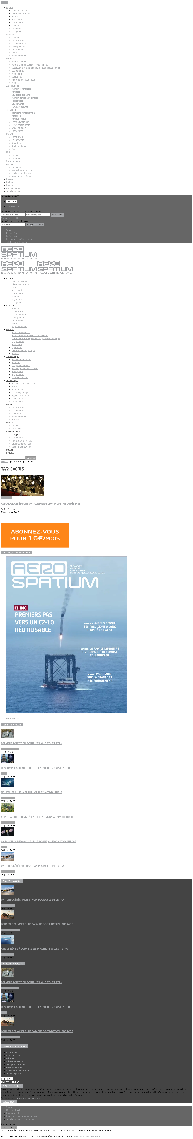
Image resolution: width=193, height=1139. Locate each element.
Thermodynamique (20, 122)
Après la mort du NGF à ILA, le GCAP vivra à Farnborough (37, 817)
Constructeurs (18, 40)
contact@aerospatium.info (28, 1098)
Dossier (9, 179)
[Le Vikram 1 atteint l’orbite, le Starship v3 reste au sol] (7, 762)
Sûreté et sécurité (20, 107)
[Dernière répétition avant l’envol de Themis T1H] (7, 737)
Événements (17, 167)
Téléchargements (14, 191)
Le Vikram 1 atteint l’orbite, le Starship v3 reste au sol (36, 768)
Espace (9, 7)
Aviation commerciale (21, 88)
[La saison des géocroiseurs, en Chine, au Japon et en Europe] (7, 835)
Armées (15, 82)
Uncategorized (8, 822)
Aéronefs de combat (21, 61)
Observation (17, 22)
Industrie (10, 34)
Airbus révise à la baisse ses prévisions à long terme (34, 948)
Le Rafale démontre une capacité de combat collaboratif (37, 924)
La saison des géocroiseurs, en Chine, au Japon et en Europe (38, 841)
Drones (9, 134)
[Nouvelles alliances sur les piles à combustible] (7, 786)
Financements (18, 49)
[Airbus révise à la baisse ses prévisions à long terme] (7, 943)
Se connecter (12, 201)
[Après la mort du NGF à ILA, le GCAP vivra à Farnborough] (7, 811)
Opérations (17, 76)
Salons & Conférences (22, 170)
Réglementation (19, 55)
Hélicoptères (17, 100)
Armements (17, 73)
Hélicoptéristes (18, 46)
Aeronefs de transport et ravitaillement (30, 64)
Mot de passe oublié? (10, 218)
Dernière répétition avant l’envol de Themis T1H (31, 743)
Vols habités (17, 19)
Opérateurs (17, 143)
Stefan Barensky (8, 509)
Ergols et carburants (21, 125)
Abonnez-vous (13, 188)
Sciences (16, 25)
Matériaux (16, 116)
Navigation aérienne (21, 94)
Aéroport (16, 91)
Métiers (9, 152)
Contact (9, 230)
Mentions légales (12, 233)
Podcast (10, 182)
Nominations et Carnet (22, 176)
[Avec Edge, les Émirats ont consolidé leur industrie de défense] (22, 494)
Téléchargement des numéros (17, 242)
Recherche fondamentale (23, 113)
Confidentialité (11, 236)
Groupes (15, 37)
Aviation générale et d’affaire (25, 97)
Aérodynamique (19, 119)
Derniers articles (12, 724)
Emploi (15, 155)
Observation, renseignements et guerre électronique (36, 67)
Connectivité (17, 131)
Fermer (4, 2)
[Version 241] (66, 712)
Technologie (12, 110)
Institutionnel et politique (23, 79)
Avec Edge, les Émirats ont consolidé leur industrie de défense (40, 503)
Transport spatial (19, 10)
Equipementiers (19, 43)
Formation (16, 158)
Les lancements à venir (22, 173)
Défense (10, 58)
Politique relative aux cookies (87, 1136)
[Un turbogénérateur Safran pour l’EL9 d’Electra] (7, 860)
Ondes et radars (19, 128)
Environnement (13, 161)
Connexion (11, 185)
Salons (15, 52)
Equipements (18, 70)
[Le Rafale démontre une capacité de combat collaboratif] (7, 918)
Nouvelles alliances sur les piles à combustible (31, 792)
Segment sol (17, 28)
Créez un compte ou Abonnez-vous (19, 239)
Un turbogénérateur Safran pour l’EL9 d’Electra (32, 865)
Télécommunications (21, 13)
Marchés (15, 149)
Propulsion (16, 16)
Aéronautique (12, 85)
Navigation (17, 31)
